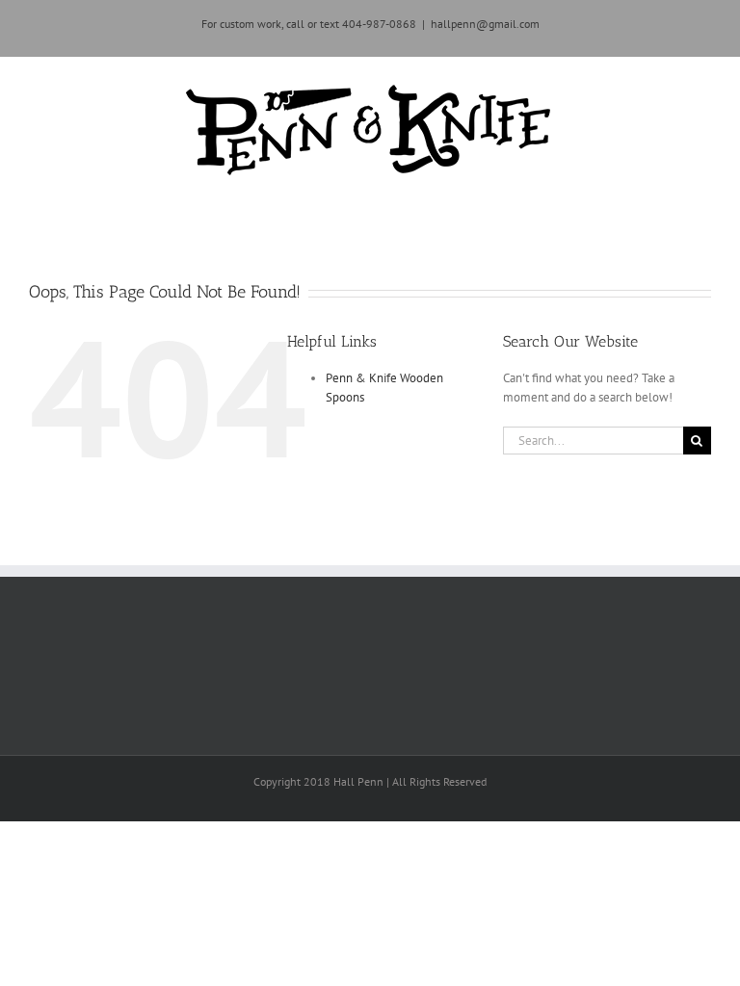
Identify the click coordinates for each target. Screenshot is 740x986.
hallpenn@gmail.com (485, 23)
